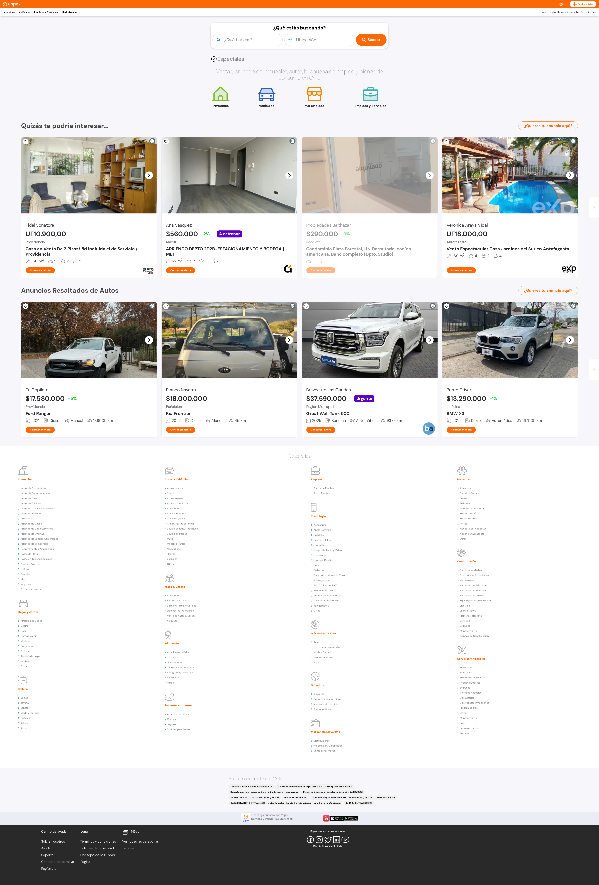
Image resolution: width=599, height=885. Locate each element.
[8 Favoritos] (166, 141)
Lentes (24, 707)
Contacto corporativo (57, 862)
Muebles (25, 641)
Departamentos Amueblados (37, 549)
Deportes (317, 685)
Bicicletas (319, 694)
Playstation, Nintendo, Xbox (329, 575)
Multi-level (466, 672)
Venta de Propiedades (33, 488)
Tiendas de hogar (31, 656)
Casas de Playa (29, 554)
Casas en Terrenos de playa (36, 559)
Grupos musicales (324, 657)
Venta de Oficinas (31, 503)
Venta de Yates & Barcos (181, 615)
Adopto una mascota (472, 533)
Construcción (466, 561)
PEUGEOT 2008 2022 (295, 797)
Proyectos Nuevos (31, 589)
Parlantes (319, 570)
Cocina (25, 625)
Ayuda (46, 848)
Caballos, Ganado (470, 493)
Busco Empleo (322, 493)
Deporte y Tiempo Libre (327, 699)
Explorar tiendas (548, 12)
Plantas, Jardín (29, 636)
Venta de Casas (30, 498)
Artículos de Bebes (31, 620)
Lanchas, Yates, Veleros (180, 610)
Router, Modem (322, 580)
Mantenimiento (468, 631)
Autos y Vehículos (176, 479)
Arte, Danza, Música (178, 652)
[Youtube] (345, 839)
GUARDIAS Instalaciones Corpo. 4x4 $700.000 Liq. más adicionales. (314, 786)
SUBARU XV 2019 (386, 797)
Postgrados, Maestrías (180, 672)
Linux (316, 565)
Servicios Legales (469, 728)
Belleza (23, 689)
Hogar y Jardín (28, 612)
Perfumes (26, 718)
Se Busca (172, 559)
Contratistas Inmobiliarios (474, 575)
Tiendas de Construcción (474, 636)
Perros (463, 523)
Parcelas (25, 574)
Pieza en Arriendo (31, 564)
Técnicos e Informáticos (180, 667)
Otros (24, 666)
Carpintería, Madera (471, 570)
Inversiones (466, 667)
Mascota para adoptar (473, 528)
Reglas (85, 862)
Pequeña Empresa (470, 682)
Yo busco (172, 620)
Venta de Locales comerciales (38, 508)
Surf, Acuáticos (322, 709)
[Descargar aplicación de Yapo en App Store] (337, 818)
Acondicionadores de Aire (328, 595)
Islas (23, 579)
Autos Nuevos (175, 498)
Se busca (26, 651)
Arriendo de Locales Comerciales (39, 538)
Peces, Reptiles (468, 518)
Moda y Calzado (30, 713)
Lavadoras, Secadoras (326, 600)
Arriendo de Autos (177, 503)
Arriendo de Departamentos (37, 528)
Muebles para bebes (178, 729)
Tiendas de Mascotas (472, 508)
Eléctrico (465, 605)
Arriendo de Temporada (34, 543)
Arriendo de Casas (31, 523)
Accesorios (173, 508)
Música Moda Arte (323, 633)
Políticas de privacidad (97, 848)
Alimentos (465, 488)
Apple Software (322, 530)
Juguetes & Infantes (178, 705)
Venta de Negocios (471, 692)
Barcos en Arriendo (178, 600)
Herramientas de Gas (472, 595)
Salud (463, 723)
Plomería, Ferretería (471, 615)
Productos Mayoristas (472, 677)
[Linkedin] (336, 839)
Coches (171, 719)
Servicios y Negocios (471, 659)
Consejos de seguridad (568, 12)
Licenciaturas (174, 662)
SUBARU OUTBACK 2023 (359, 803)
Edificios (25, 569)
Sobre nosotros (53, 841)
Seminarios (173, 677)
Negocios (26, 584)
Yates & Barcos (174, 587)
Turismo (464, 733)
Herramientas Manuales (473, 590)
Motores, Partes (176, 543)
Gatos (463, 498)
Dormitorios (27, 646)
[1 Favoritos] (25, 141)
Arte (316, 642)
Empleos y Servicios (46, 12)
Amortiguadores (176, 513)
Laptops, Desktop (324, 560)
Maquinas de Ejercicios (326, 704)
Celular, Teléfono (323, 540)
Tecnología (318, 516)
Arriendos (26, 518)
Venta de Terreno (31, 513)
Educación (171, 643)
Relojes (25, 723)
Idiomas (171, 657)
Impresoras (320, 555)
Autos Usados (175, 488)
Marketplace (69, 12)
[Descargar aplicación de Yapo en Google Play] (351, 818)
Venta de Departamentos (35, 493)
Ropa (24, 728)
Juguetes (172, 724)
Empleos (317, 479)
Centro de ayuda (588, 12)
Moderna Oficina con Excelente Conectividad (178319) (333, 792)
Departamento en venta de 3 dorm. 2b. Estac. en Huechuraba (264, 792)
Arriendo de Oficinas (32, 533)
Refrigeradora (321, 605)
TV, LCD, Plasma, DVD (325, 585)
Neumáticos (174, 549)
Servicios (465, 620)
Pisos (24, 631)
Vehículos (24, 12)
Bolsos (24, 697)
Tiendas (128, 848)
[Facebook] (310, 839)
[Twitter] (328, 839)
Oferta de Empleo (324, 488)
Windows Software (324, 590)
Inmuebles (9, 12)
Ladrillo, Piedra (468, 610)
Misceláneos (467, 580)
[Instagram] (319, 839)
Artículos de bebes (178, 714)
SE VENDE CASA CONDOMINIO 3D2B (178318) (254, 797)
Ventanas (26, 661)
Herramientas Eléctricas (473, 585)
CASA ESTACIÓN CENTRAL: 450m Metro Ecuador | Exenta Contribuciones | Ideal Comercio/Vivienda (285, 803)
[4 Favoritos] (446, 141)
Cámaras (319, 535)
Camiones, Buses (176, 518)
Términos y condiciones (98, 841)
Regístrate (48, 868)
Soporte (47, 855)
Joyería (25, 702)
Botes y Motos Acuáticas (181, 605)
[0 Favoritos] (25, 306)
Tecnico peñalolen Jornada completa (251, 786)
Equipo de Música (177, 533)
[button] (149, 175)
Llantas (171, 554)
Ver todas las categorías (140, 841)
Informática (320, 545)
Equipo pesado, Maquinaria (182, 528)
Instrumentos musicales (327, 647)
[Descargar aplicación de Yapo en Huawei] (326, 818)
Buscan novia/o (468, 513)
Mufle (170, 538)
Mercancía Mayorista (325, 732)
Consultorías (467, 697)
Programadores (469, 707)
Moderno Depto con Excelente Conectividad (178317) (342, 797)
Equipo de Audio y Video (328, 550)
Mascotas (464, 479)
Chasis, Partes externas (180, 523)
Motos (171, 493)
